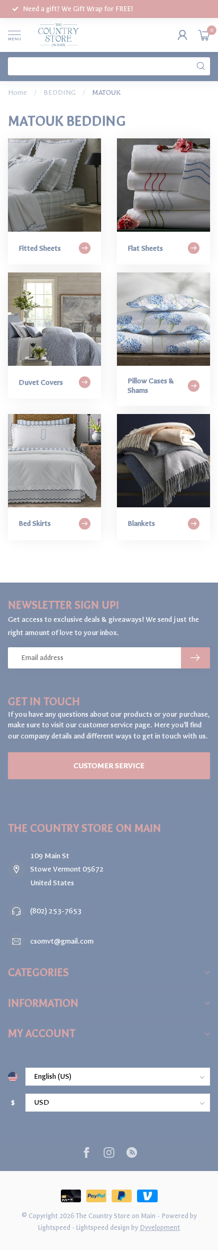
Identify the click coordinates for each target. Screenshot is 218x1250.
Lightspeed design (103, 1227)
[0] (204, 35)
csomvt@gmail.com (62, 941)
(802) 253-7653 (55, 911)
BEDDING (59, 92)
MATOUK (106, 92)
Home (17, 92)
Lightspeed (54, 1227)
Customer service (109, 765)
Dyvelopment (160, 1227)
